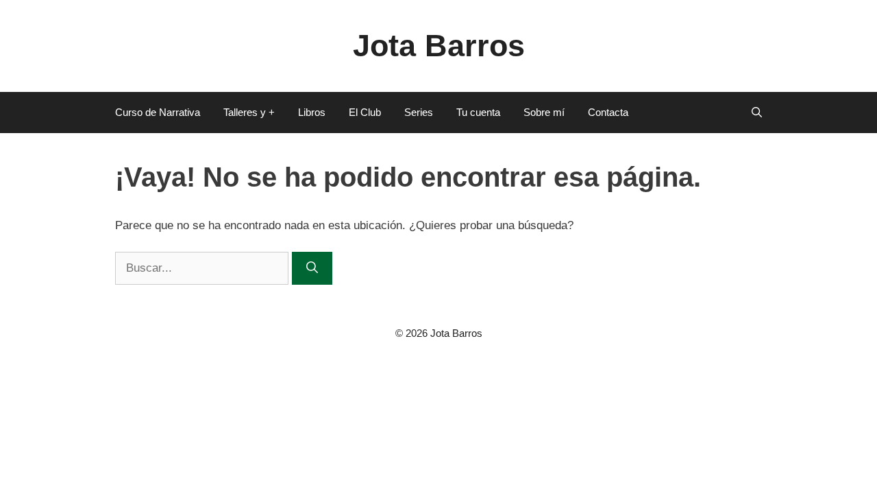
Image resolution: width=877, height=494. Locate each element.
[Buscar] (312, 268)
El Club (365, 112)
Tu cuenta (478, 112)
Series (418, 112)
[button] (757, 112)
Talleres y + (249, 112)
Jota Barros (439, 45)
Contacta (608, 112)
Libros (311, 112)
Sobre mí (544, 112)
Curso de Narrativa (157, 112)
